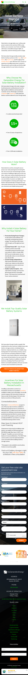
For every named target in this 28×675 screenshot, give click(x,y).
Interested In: (5, 520)
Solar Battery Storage (14, 629)
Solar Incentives (14, 632)
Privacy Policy (14, 666)
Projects (14, 634)
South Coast (10, 59)
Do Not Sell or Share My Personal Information (14, 599)
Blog (14, 617)
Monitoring (14, 639)
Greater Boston (5, 61)
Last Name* (4, 483)
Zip (2, 514)
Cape (19, 58)
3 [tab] (15, 561)
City (2, 508)
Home (14, 605)
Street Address (5, 501)
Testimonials (14, 636)
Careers (14, 612)
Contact (14, 619)
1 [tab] (11, 561)
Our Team (14, 610)
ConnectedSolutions (13, 405)
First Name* (4, 477)
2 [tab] (13, 561)
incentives (23, 390)
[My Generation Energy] (8, 2)
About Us (14, 608)
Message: (4, 525)
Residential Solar (14, 625)
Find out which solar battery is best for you (14, 369)
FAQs (14, 615)
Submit (14, 659)
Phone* (3, 496)
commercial (12, 93)
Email (2, 489)
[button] (23, 2)
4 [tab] (17, 561)
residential (4, 93)
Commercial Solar (14, 627)
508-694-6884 (17, 452)
